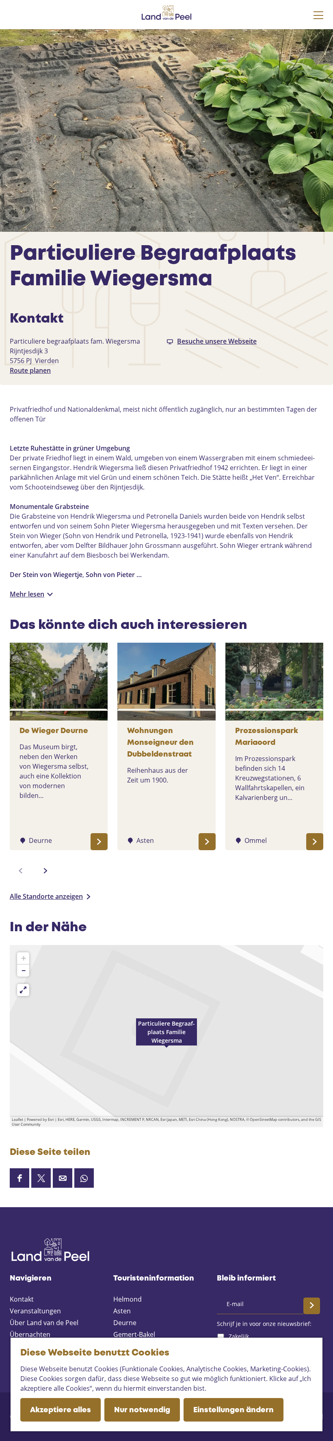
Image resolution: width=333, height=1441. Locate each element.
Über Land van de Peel (44, 1322)
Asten (122, 1310)
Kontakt (22, 1299)
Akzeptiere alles (60, 1410)
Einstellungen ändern (233, 1410)
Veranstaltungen (35, 1310)
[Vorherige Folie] (21, 871)
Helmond (127, 1299)
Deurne (124, 1322)
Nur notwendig (142, 1410)
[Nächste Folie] (45, 871)
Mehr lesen (27, 594)
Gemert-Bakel (134, 1334)
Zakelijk (239, 1336)
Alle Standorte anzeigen (46, 896)
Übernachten (30, 1334)
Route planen (30, 370)
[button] (166, 1036)
